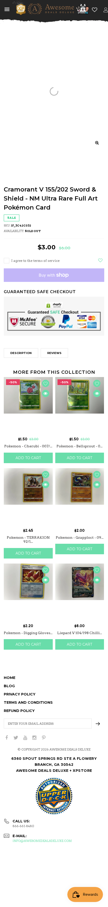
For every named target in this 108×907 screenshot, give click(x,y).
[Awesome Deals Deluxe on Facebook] (6, 738)
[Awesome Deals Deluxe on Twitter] (16, 738)
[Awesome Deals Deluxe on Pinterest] (43, 738)
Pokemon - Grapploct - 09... (79, 537)
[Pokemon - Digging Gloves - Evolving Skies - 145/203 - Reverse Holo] (28, 592)
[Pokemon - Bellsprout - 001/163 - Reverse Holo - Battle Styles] (79, 406)
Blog (9, 686)
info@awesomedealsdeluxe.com (42, 841)
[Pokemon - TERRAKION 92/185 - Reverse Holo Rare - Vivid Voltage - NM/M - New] (28, 497)
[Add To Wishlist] (100, 260)
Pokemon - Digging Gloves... (28, 633)
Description (21, 353)
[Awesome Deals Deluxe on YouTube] (25, 738)
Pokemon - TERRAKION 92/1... (28, 539)
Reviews (54, 353)
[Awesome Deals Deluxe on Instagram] (34, 738)
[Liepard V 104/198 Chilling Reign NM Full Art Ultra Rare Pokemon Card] (79, 592)
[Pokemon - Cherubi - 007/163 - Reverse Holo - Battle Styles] (28, 406)
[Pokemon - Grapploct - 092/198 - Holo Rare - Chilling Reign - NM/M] (79, 497)
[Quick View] (45, 393)
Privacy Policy (19, 694)
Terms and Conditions (28, 702)
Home (9, 677)
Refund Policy (19, 710)
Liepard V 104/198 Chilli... (79, 633)
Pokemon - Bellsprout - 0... (79, 446)
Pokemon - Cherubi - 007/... (28, 446)
